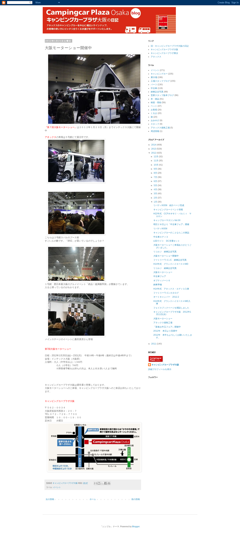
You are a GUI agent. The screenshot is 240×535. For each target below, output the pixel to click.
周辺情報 (155, 131)
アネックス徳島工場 (160, 127)
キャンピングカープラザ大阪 (164, 49)
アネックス (156, 56)
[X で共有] (102, 483)
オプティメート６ (161, 280)
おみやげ (155, 120)
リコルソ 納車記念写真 (165, 251)
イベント (57, 487)
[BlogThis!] (99, 483)
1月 (156, 202)
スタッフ (155, 124)
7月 (156, 177)
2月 (156, 198)
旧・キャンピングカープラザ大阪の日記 (170, 46)
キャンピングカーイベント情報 (168, 209)
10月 (156, 165)
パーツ (154, 84)
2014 (154, 145)
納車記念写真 (157, 92)
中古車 (154, 88)
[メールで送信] (95, 483)
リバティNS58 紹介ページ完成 (168, 205)
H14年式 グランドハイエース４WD (170, 264)
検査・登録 (156, 102)
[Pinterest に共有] (109, 483)
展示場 (154, 77)
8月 (156, 173)
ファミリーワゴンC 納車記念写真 (170, 260)
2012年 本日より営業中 (165, 331)
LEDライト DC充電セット (166, 241)
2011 (154, 344)
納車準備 (157, 284)
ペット (154, 106)
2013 (154, 149)
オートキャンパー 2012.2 (166, 297)
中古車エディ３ (160, 237)
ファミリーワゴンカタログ (166, 293)
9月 (156, 169)
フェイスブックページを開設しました (171, 308)
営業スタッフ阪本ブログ (162, 95)
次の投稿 (50, 499)
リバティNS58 (160, 228)
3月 (156, 193)
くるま (154, 113)
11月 (156, 160)
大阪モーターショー (162, 272)
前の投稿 (135, 499)
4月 (156, 189)
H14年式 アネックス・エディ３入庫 (171, 289)
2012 (154, 153)
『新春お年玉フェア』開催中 (167, 327)
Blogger (136, 526)
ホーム (93, 499)
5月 (156, 185)
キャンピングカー (159, 74)
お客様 (154, 109)
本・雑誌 (155, 99)
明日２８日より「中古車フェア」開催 (171, 224)
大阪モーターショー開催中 (166, 256)
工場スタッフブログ (160, 81)
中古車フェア (159, 276)
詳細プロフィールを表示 (159, 369)
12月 (156, 156)
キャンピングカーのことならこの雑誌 (171, 232)
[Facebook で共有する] (105, 483)
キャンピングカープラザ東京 (164, 53)
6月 (156, 181)
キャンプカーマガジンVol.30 (166, 220)
